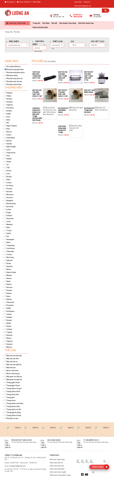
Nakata (9, 299)
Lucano (9, 254)
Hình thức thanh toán (86, 23)
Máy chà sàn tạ (11, 361)
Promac (9, 188)
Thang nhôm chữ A (13, 391)
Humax (8, 293)
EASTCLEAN (10, 147)
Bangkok (9, 200)
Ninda (8, 269)
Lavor (8, 150)
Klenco (9, 338)
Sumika (9, 144)
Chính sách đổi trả (56, 463)
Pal (7, 236)
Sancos (9, 132)
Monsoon (9, 194)
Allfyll (8, 323)
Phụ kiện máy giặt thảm (14, 69)
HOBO (8, 308)
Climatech (10, 302)
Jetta (8, 221)
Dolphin (9, 317)
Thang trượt (11, 400)
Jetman (9, 329)
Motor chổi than (12, 370)
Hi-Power (9, 185)
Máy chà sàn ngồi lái (13, 364)
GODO (8, 233)
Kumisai (9, 335)
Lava (8, 174)
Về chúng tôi (10, 2)
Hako (8, 179)
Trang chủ (36, 23)
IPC (7, 123)
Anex (8, 120)
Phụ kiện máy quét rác (14, 78)
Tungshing (10, 245)
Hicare (8, 171)
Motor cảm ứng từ (13, 373)
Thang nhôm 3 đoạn (13, 415)
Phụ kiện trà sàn (12, 418)
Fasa (8, 117)
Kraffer (9, 111)
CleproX (9, 341)
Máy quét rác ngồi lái (14, 379)
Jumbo (9, 314)
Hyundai (9, 266)
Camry (8, 135)
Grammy (9, 102)
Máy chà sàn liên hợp (14, 355)
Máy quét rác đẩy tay (14, 376)
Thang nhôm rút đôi (13, 409)
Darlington (10, 311)
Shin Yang (10, 257)
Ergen (8, 212)
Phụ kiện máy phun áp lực (15, 72)
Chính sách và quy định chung (60, 475)
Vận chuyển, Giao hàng (67, 23)
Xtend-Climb (11, 272)
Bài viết (54, 23)
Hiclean (9, 99)
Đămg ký (87, 2)
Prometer (10, 305)
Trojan (8, 230)
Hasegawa (10, 239)
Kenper (9, 159)
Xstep (8, 263)
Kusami (9, 320)
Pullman (9, 93)
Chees (8, 162)
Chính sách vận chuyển (58, 472)
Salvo (8, 242)
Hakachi (9, 260)
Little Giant (10, 248)
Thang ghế (10, 397)
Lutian (8, 209)
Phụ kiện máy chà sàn (14, 81)
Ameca (8, 278)
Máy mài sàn (10, 367)
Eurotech (9, 206)
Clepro (8, 96)
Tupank (9, 332)
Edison (9, 284)
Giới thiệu (45, 23)
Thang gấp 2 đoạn (13, 382)
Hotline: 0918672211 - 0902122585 (29, 2)
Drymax (9, 290)
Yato (8, 156)
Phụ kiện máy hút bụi (13, 84)
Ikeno (8, 296)
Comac (9, 182)
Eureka (9, 177)
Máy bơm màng (11, 75)
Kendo (8, 326)
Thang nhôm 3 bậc (13, 406)
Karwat (9, 141)
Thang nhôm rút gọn (13, 388)
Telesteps (10, 251)
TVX (8, 168)
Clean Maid (10, 138)
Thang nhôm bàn (12, 394)
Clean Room (10, 153)
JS (7, 165)
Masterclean (11, 203)
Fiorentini (10, 108)
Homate (9, 344)
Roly (8, 129)
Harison (9, 287)
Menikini (9, 224)
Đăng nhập (77, 2)
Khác (8, 227)
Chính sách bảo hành (40, 27)
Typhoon (9, 105)
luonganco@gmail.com (83, 6)
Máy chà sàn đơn (12, 358)
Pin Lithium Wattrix (13, 66)
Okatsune (10, 218)
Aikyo (8, 281)
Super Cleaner (11, 126)
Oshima (9, 215)
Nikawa (9, 275)
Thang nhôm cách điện (14, 403)
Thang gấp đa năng (13, 412)
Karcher (9, 191)
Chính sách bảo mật (57, 466)
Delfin (8, 114)
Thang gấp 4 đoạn (13, 385)
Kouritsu (9, 197)
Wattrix (9, 347)
